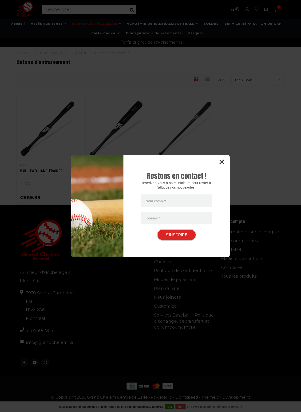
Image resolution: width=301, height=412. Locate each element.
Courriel (153, 218)
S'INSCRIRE (176, 235)
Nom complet (156, 200)
